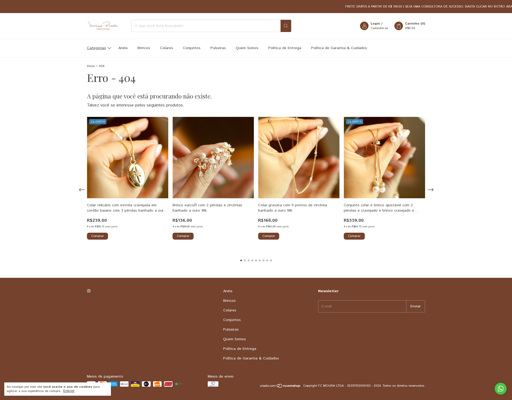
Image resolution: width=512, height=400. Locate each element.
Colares (166, 48)
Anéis (123, 48)
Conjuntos (192, 48)
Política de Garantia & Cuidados (339, 48)
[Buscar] (286, 26)
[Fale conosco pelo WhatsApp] (501, 389)
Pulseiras (218, 48)
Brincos (144, 48)
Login (375, 23)
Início (91, 66)
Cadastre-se (379, 28)
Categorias (96, 48)
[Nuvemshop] (280, 387)
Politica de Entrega (284, 48)
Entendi (68, 391)
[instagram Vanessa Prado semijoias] (89, 291)
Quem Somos (247, 48)
